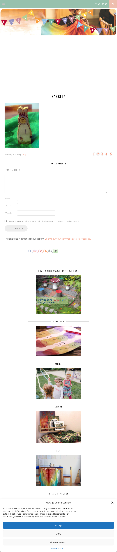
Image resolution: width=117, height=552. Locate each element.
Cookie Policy (57, 548)
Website (8, 213)
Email (8, 205)
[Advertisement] (58, 67)
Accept (58, 525)
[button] (112, 502)
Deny (58, 533)
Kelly (23, 154)
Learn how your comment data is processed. (68, 238)
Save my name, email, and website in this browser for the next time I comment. (44, 221)
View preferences (58, 542)
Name (8, 198)
